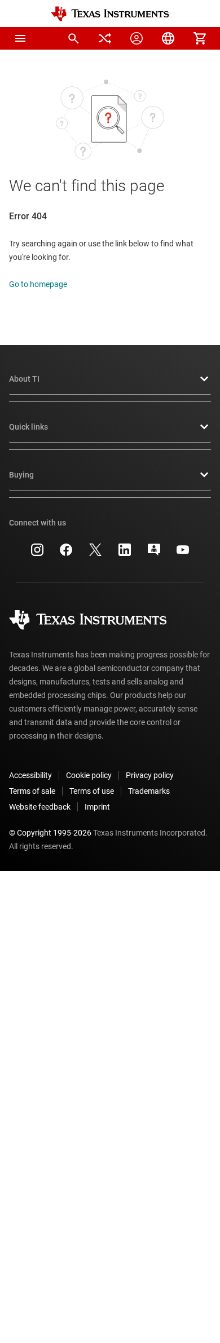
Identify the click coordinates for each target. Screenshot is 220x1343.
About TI (24, 378)
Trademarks (149, 791)
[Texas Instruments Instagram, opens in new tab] (37, 553)
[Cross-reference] (105, 38)
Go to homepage (38, 284)
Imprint (97, 806)
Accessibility (30, 775)
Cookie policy (89, 775)
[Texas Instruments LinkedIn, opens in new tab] (124, 553)
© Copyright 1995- (50, 832)
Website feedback (40, 806)
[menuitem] (73, 38)
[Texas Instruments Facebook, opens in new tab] (66, 553)
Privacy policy (150, 775)
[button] (20, 38)
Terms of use (91, 791)
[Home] (110, 13)
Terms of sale (32, 791)
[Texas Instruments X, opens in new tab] (95, 553)
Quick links (28, 426)
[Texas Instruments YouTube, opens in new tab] (183, 553)
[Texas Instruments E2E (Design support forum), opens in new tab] (154, 553)
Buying (21, 474)
